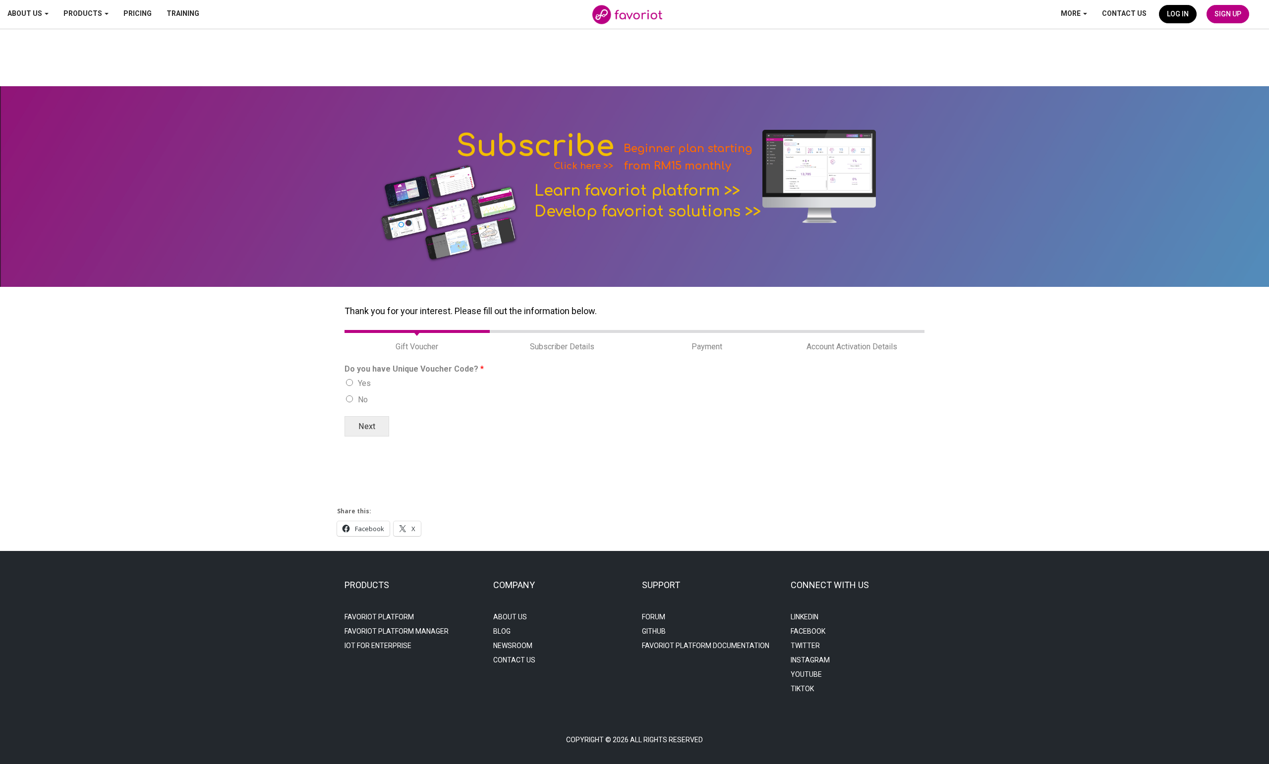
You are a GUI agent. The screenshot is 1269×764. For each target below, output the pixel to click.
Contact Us (514, 660)
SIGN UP (1227, 14)
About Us (510, 617)
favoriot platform (379, 617)
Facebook (808, 631)
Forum (653, 617)
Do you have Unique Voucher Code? (414, 369)
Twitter (805, 646)
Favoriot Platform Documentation (705, 646)
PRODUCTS (83, 13)
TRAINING (183, 13)
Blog (502, 631)
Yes (364, 383)
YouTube (806, 674)
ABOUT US (25, 13)
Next (366, 426)
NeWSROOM (512, 646)
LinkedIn (804, 617)
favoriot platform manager (397, 631)
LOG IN (1178, 14)
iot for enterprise (378, 646)
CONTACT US (1124, 13)
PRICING (137, 13)
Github (654, 631)
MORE (1071, 13)
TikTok (802, 689)
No (363, 399)
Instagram (810, 660)
